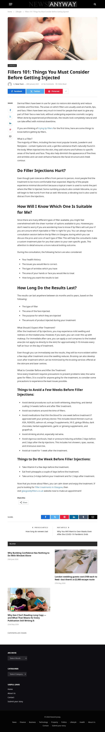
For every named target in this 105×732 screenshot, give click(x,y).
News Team (19, 84)
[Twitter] (10, 116)
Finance (23, 722)
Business (32, 722)
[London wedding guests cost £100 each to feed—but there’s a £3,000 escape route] (76, 561)
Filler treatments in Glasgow (48, 487)
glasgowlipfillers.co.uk (32, 490)
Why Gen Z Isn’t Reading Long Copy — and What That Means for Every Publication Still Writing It (27, 618)
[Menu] (10, 4)
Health (82, 722)
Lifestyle (12, 65)
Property (54, 722)
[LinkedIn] (10, 123)
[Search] (94, 4)
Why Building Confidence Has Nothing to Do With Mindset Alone (28, 554)
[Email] (10, 136)
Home (10, 689)
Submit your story (15, 701)
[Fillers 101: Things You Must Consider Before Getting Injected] (52, 38)
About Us (11, 693)
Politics (64, 722)
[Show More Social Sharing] (66, 91)
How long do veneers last (37, 531)
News (14, 722)
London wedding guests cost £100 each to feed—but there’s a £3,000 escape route (76, 578)
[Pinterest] (10, 129)
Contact (11, 697)
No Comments (49, 84)
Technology (43, 722)
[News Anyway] (52, 4)
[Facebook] (10, 110)
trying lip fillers (45, 128)
